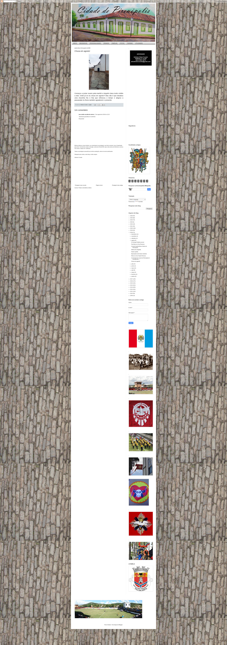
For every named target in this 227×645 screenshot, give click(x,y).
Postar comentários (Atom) (85, 187)
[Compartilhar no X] (101, 105)
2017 (131, 279)
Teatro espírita (134, 251)
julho (132, 264)
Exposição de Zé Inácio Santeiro (139, 253)
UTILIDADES (139, 43)
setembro (133, 238)
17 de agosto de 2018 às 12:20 (102, 114)
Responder (81, 118)
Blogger (120, 624)
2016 (131, 281)
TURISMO (130, 43)
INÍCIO (75, 43)
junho (132, 266)
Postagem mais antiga (117, 185)
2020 (131, 228)
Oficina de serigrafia (136, 249)
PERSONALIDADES (95, 43)
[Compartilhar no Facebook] (103, 105)
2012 (131, 289)
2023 (131, 222)
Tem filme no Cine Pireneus (138, 244)
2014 (131, 285)
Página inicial (99, 185)
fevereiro (133, 274)
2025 (131, 217)
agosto (133, 240)
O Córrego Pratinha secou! (137, 242)
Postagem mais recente (80, 185)
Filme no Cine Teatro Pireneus (138, 255)
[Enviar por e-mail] (98, 105)
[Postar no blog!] (99, 105)
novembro (134, 236)
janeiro (133, 276)
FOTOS (122, 43)
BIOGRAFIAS (83, 43)
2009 (131, 295)
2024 (131, 220)
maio (132, 268)
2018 (131, 232)
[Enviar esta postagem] (95, 104)
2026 (131, 215)
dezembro (134, 234)
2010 (131, 293)
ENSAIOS (106, 43)
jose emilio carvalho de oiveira (86, 114)
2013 (131, 287)
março (133, 272)
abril (132, 270)
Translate (140, 201)
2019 (131, 230)
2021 (131, 226)
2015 (131, 283)
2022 (131, 224)
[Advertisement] (99, 171)
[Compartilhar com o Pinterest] (104, 105)
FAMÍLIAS (114, 43)
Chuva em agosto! (135, 261)
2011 (131, 291)
